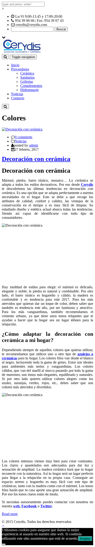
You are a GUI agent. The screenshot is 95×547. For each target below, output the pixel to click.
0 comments (23, 137)
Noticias (17, 94)
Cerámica (27, 73)
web (16, 506)
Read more (10, 514)
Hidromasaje (29, 90)
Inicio (15, 65)
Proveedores (20, 69)
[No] (4, 544)
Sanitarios (27, 77)
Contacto (17, 98)
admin (33, 145)
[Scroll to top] (3, 526)
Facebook (29, 506)
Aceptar (85, 538)
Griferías (26, 81)
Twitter (46, 506)
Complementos (31, 86)
